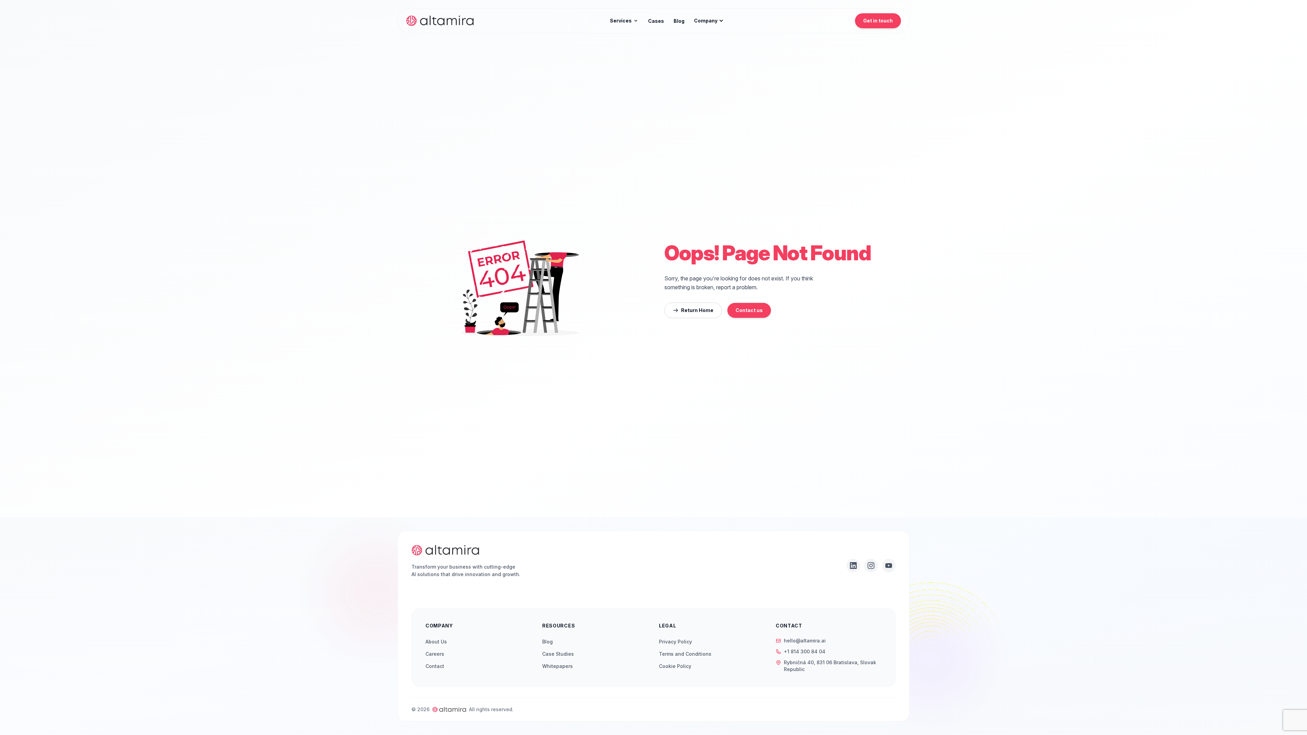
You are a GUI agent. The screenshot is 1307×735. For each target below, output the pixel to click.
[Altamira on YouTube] (888, 565)
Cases (656, 21)
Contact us (749, 310)
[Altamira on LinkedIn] (853, 565)
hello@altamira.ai (805, 640)
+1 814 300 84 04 (804, 651)
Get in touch (878, 20)
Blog (679, 21)
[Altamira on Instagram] (871, 565)
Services (621, 20)
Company (705, 20)
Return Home (697, 310)
